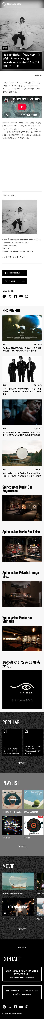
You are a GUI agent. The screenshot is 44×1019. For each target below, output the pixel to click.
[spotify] (4, 298)
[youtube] (21, 298)
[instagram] (27, 298)
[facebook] (15, 298)
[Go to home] (11, 3)
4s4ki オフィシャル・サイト (14, 257)
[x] (10, 298)
